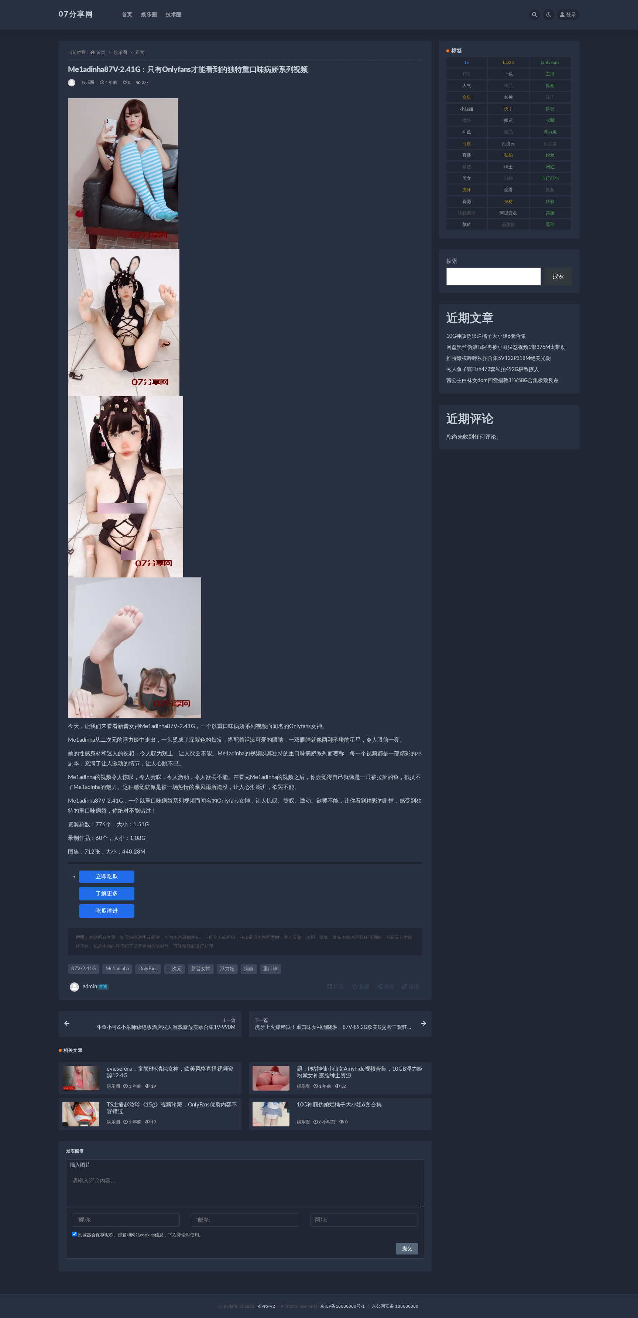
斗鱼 (466, 132)
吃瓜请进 (107, 911)
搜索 (451, 261)
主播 (550, 74)
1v (466, 62)
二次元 (174, 969)
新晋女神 (200, 969)
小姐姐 (466, 109)
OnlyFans (148, 969)
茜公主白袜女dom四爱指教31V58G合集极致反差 (502, 380)
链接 (413, 986)
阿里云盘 (508, 213)
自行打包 (550, 178)
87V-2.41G (83, 969)
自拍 (508, 178)
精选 (466, 167)
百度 (466, 143)
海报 (388, 986)
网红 (550, 167)
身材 (508, 201)
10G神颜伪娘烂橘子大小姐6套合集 (339, 1105)
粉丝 (550, 155)
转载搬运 (467, 213)
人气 (466, 85)
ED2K (508, 62)
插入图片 (80, 1165)
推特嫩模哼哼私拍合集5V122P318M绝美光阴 (498, 358)
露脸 (550, 213)
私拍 (508, 155)
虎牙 (466, 190)
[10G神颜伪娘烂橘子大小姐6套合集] (271, 1114)
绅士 (508, 167)
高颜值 (508, 224)
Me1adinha (117, 969)
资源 (466, 201)
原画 (550, 85)
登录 (571, 14)
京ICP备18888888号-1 (342, 1306)
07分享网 (76, 14)
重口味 (270, 969)
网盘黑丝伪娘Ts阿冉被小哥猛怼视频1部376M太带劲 (506, 347)
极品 (508, 132)
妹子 (550, 97)
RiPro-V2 (266, 1306)
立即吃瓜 (107, 876)
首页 (127, 14)
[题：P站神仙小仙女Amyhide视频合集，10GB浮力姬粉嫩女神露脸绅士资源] (271, 1078)
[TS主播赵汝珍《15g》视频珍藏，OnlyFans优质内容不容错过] (80, 1114)
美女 (466, 178)
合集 (466, 97)
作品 (508, 85)
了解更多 (107, 893)
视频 (550, 190)
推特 (466, 120)
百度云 (508, 143)
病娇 (249, 969)
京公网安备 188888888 (395, 1306)
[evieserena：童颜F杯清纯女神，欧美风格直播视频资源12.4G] (80, 1078)
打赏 (338, 986)
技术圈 (174, 14)
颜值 (466, 224)
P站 (466, 74)
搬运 (508, 120)
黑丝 (550, 224)
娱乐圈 (149, 14)
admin (95, 986)
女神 (508, 97)
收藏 (364, 986)
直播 (466, 155)
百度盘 (550, 143)
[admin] (72, 82)
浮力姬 (227, 969)
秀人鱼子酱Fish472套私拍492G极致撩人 (492, 369)
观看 (508, 190)
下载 (508, 74)
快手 (508, 109)
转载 (550, 201)
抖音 (550, 109)
